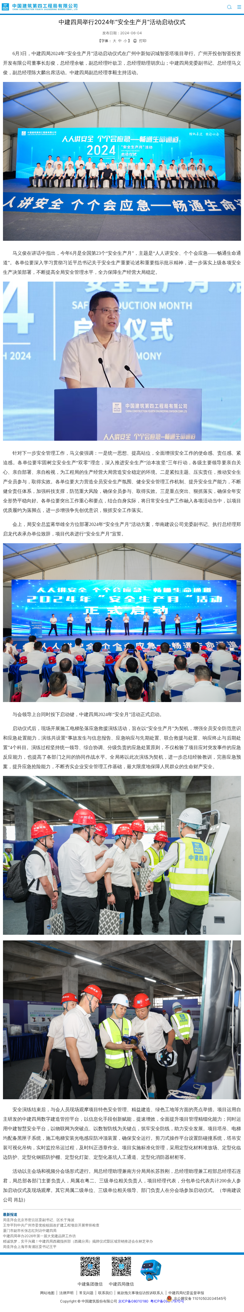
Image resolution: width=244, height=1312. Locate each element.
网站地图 (47, 1293)
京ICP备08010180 (133, 1301)
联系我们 (105, 1293)
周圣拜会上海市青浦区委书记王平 (30, 1246)
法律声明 (66, 1293)
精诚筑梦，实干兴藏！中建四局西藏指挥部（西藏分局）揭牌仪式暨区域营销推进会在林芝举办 (78, 1241)
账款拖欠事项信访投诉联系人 (140, 1293)
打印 (142, 40)
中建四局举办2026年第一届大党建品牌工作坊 (39, 1236)
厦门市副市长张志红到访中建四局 (30, 1230)
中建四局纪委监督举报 (186, 1293)
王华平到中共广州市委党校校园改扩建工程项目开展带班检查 (51, 1225)
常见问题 (86, 1293)
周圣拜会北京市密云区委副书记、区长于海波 (38, 1220)
